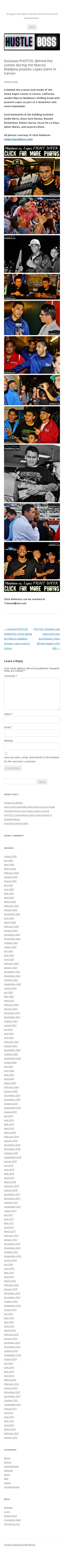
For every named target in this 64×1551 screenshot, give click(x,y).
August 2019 (10, 1111)
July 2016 (8, 1264)
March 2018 (10, 1181)
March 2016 (10, 1280)
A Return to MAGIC (13, 802)
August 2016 (10, 1260)
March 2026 (10, 868)
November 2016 (12, 1247)
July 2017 (8, 1214)
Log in (7, 1511)
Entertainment (11, 1466)
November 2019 (12, 1099)
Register (8, 1507)
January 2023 (10, 967)
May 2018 (9, 1173)
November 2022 (12, 975)
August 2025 (10, 881)
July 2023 (8, 951)
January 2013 (10, 1437)
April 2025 (9, 897)
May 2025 (9, 893)
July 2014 (8, 1363)
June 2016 (9, 1268)
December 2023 (12, 934)
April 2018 (9, 1177)
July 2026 (8, 860)
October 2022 (11, 980)
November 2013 (12, 1396)
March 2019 (10, 1132)
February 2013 (11, 1433)
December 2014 (12, 1342)
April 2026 (9, 864)
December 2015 (12, 1293)
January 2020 (10, 1091)
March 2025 (10, 901)
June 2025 (9, 889)
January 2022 (10, 1008)
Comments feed (12, 1519)
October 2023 (11, 942)
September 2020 (12, 1058)
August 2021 (10, 1025)
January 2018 (10, 1190)
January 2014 (10, 1388)
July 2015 (8, 1313)
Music (7, 1474)
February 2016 (11, 1285)
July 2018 (8, 1165)
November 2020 (12, 1050)
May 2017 (9, 1223)
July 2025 (8, 885)
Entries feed (10, 1515)
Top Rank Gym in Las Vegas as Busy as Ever (26, 811)
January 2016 (10, 1289)
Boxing (7, 1462)
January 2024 (10, 930)
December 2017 (12, 1194)
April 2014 (9, 1375)
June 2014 (9, 1367)
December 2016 (12, 1243)
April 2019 (9, 1128)
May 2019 (9, 1124)
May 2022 (9, 996)
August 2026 (10, 856)
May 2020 (9, 1074)
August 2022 (10, 988)
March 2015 (10, 1330)
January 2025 (10, 909)
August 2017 (10, 1210)
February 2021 (11, 1041)
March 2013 (10, 1429)
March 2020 (10, 1083)
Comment (10, 676)
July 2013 (8, 1412)
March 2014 (10, 1379)
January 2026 (10, 876)
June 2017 (9, 1219)
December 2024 (12, 914)
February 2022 (11, 1004)
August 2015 (10, 1309)
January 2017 (10, 1239)
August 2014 (10, 1359)
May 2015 (9, 1322)
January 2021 (10, 1045)
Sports (7, 1482)
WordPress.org (12, 1524)
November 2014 (12, 1346)
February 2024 (11, 926)
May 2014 (9, 1371)
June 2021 (9, 1033)
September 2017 (12, 1206)
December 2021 (12, 1012)
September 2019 (12, 1107)
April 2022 (9, 1000)
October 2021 (11, 1021)
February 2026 (11, 872)
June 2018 (9, 1169)
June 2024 (9, 918)
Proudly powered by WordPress (19, 1544)
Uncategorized (11, 1486)
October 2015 (11, 1301)
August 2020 (10, 1062)
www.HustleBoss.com (18, 139)
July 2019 (8, 1116)
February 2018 (11, 1186)
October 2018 (11, 1153)
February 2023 (11, 963)
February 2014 (11, 1383)
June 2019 (9, 1120)
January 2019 (10, 1140)
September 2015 (12, 1305)
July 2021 (8, 1029)
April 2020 (9, 1078)
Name (8, 714)
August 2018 (10, 1161)
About (7, 1458)
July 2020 (8, 1066)
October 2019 (11, 1103)
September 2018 (12, 1157)
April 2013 (9, 1425)
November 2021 (12, 1017)
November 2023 (12, 938)
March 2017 (10, 1231)
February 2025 (11, 905)
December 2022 (12, 971)
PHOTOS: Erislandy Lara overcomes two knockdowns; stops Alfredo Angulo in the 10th (46, 638)
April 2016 (9, 1276)
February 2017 (11, 1235)
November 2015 (12, 1297)
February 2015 (11, 1334)
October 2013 (11, 1400)
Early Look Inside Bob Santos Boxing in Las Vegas (29, 806)
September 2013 (12, 1404)
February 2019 (11, 1136)
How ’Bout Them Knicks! (16, 823)
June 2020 (9, 1070)
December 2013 (12, 1392)
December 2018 (12, 1144)
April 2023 (9, 959)
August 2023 (10, 947)
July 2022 (8, 992)
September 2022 (12, 984)
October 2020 (11, 1054)
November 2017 (12, 1198)
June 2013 (9, 1416)
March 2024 (10, 922)
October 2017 (11, 1202)
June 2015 (9, 1317)
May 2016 (9, 1272)
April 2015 (9, 1326)
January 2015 (10, 1338)
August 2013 (10, 1408)
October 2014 (11, 1350)
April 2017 (9, 1227)
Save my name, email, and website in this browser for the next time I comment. (31, 759)
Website (8, 740)
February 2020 (11, 1087)
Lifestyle (8, 1470)
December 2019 (12, 1095)
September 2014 (12, 1355)
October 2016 (11, 1252)
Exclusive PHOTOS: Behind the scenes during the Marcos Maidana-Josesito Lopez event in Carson (18, 638)
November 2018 (12, 1148)
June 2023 (9, 955)
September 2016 (12, 1256)
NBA (6, 1478)
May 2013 (9, 1421)
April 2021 (9, 1037)
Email (8, 727)
